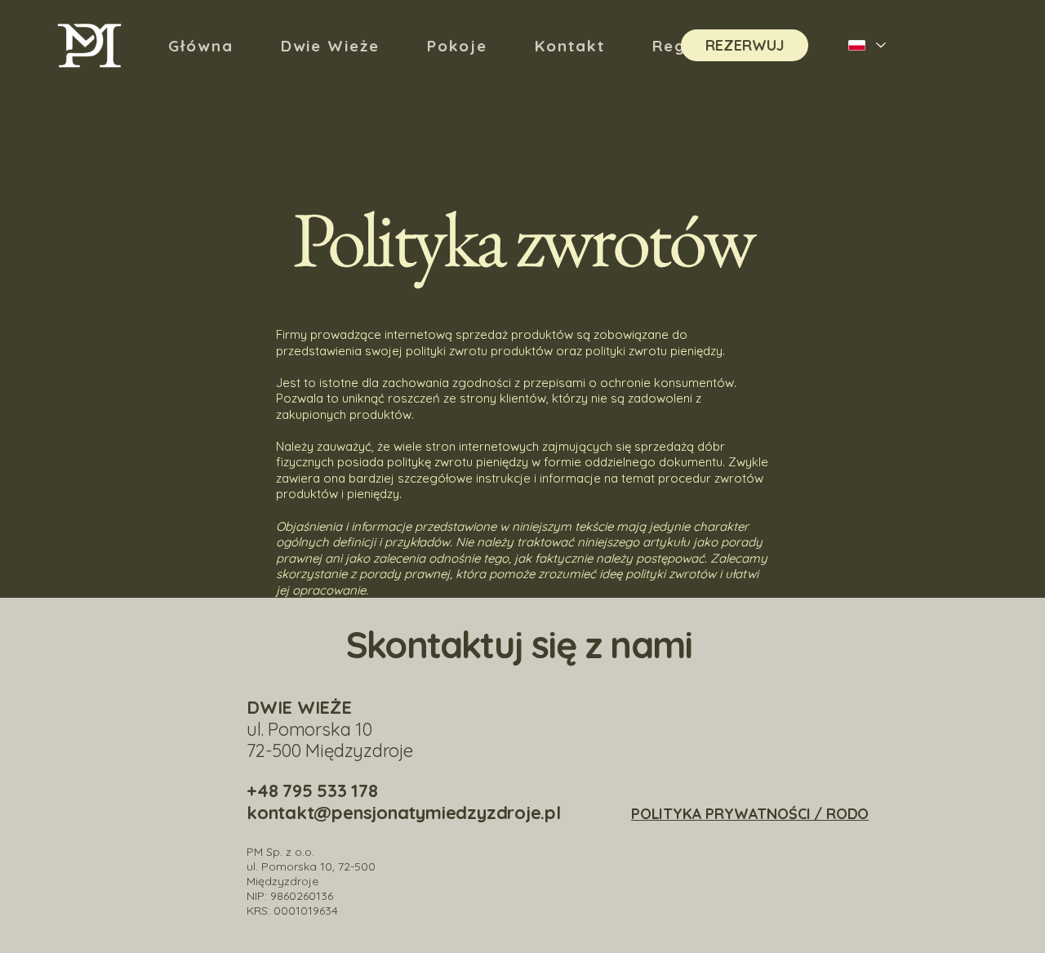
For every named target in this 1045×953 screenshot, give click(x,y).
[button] (457, 46)
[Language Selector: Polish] (865, 45)
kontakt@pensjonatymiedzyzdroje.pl (404, 812)
